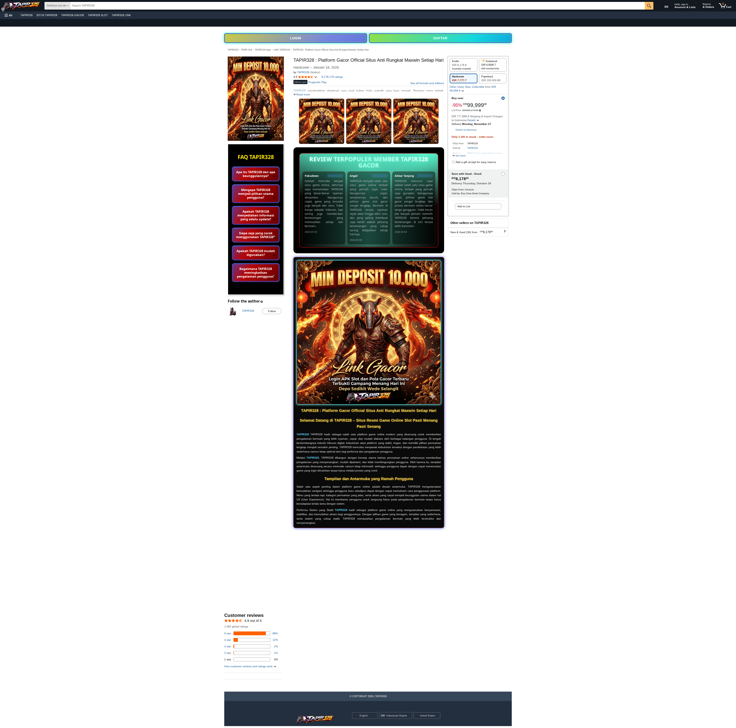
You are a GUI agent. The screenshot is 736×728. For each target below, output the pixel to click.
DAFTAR (440, 38)
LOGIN (295, 38)
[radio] (463, 64)
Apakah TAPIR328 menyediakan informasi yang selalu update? (255, 215)
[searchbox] (357, 5)
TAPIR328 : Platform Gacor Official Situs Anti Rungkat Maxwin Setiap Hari (331, 49)
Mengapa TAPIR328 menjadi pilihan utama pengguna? (256, 194)
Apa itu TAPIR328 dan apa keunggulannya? (255, 174)
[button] (8, 15)
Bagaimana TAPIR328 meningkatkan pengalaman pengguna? (255, 273)
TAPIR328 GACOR (72, 15)
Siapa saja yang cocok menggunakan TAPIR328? (255, 235)
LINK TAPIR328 (282, 49)
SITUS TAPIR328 (46, 15)
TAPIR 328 (246, 49)
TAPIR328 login (263, 49)
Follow (272, 311)
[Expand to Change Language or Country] (374, 715)
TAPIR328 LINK (121, 15)
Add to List (463, 206)
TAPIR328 (26, 15)
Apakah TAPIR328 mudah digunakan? (256, 253)
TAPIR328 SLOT (98, 15)
